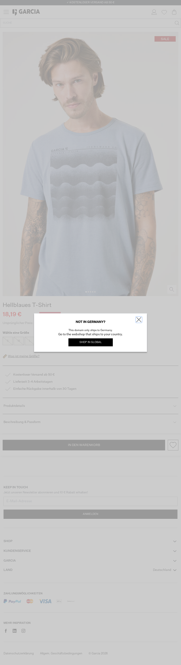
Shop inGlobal (90, 342)
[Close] (138, 319)
